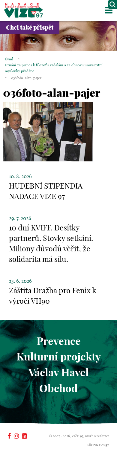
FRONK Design (98, 445)
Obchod (58, 388)
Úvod (9, 59)
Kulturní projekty (58, 356)
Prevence (59, 341)
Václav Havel (58, 372)
